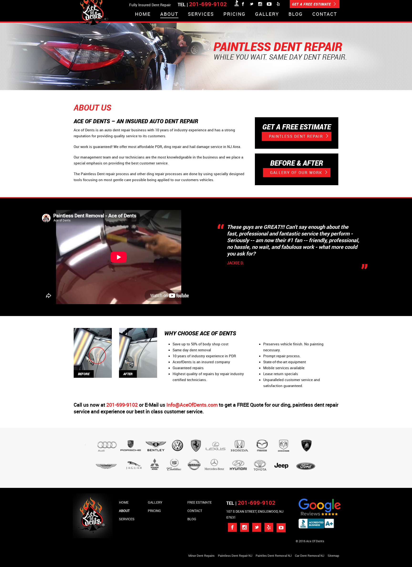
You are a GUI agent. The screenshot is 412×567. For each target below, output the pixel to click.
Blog (295, 14)
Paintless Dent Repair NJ (235, 555)
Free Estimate (199, 502)
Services (201, 14)
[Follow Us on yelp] (268, 527)
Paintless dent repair (296, 136)
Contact (324, 14)
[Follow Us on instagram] (244, 527)
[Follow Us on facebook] (232, 527)
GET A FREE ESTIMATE (312, 4)
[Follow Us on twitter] (256, 527)
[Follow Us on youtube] (281, 527)
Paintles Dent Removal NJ (274, 555)
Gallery (267, 14)
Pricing (234, 14)
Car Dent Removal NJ (309, 555)
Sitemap (333, 555)
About (169, 14)
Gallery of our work (297, 172)
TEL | (250, 503)
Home (143, 14)
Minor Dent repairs (201, 555)
